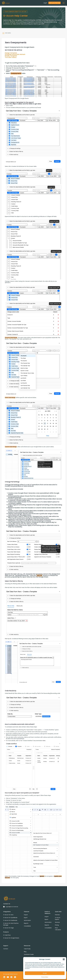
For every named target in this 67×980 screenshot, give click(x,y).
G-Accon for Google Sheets (11, 938)
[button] (64, 959)
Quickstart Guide (29, 954)
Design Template (11, 53)
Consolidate (27, 926)
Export (25, 917)
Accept (45, 973)
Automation (27, 920)
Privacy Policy (44, 977)
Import (26, 915)
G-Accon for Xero (8, 915)
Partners (57, 915)
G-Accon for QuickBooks (10, 917)
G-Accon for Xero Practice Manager (10, 924)
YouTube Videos (10, 57)
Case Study (27, 949)
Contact (5, 949)
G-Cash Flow (7, 935)
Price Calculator (58, 928)
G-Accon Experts (57, 918)
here (43, 740)
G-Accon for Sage (8, 928)
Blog (25, 951)
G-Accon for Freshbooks (10, 920)
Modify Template (11, 56)
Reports (26, 923)
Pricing (57, 925)
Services (57, 922)
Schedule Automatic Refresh (15, 54)
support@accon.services (12, 906)
